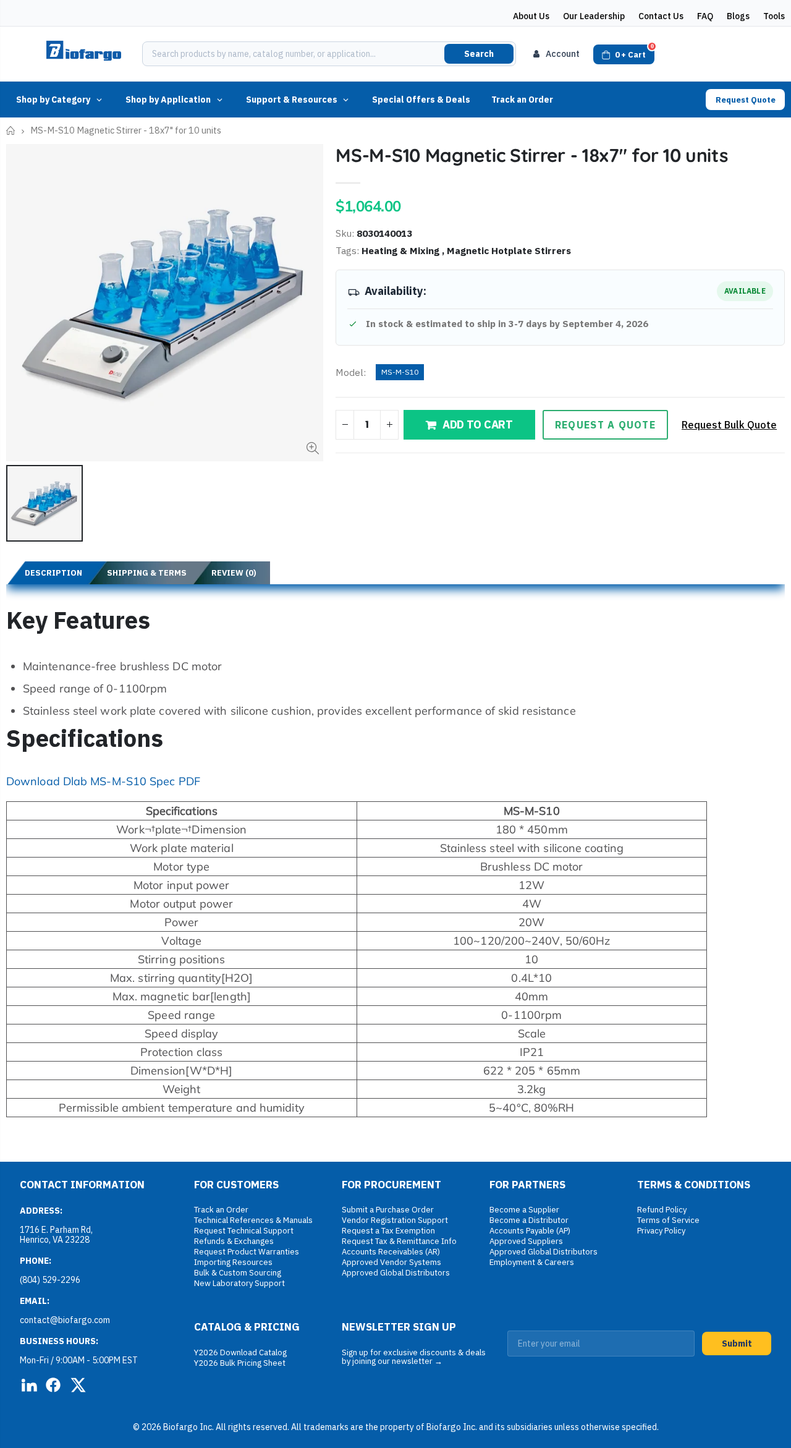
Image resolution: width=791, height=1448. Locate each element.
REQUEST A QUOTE (605, 425)
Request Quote (746, 100)
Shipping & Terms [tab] (147, 573)
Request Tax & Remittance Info (399, 1241)
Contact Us (660, 16)
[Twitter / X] (78, 1385)
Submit (737, 1343)
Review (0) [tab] (233, 573)
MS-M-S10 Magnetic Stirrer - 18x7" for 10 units (531, 155)
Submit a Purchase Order (388, 1209)
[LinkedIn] (28, 1385)
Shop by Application (168, 99)
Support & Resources (291, 99)
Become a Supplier (524, 1209)
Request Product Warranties (246, 1251)
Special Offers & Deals (421, 99)
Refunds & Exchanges (234, 1241)
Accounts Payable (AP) (529, 1230)
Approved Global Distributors (396, 1272)
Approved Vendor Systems (391, 1262)
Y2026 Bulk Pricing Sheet (240, 1363)
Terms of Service (668, 1220)
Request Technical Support (244, 1230)
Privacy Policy (661, 1230)
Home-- (10, 131)
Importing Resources (233, 1262)
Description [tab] (53, 573)
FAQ (705, 16)
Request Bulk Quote (729, 425)
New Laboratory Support (239, 1283)
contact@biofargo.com (65, 1320)
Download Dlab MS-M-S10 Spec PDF (103, 781)
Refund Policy (662, 1209)
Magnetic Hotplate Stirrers (509, 250)
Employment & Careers (531, 1262)
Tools (774, 16)
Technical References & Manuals (253, 1220)
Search (479, 53)
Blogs (738, 16)
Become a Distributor (529, 1220)
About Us (531, 16)
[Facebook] (53, 1385)
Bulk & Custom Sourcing (237, 1272)
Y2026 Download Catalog (240, 1352)
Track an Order (522, 99)
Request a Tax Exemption (388, 1230)
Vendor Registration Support (395, 1220)
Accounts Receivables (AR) (391, 1251)
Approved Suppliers (526, 1241)
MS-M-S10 (399, 372)
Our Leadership (594, 16)
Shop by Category (53, 99)
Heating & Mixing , (404, 250)
